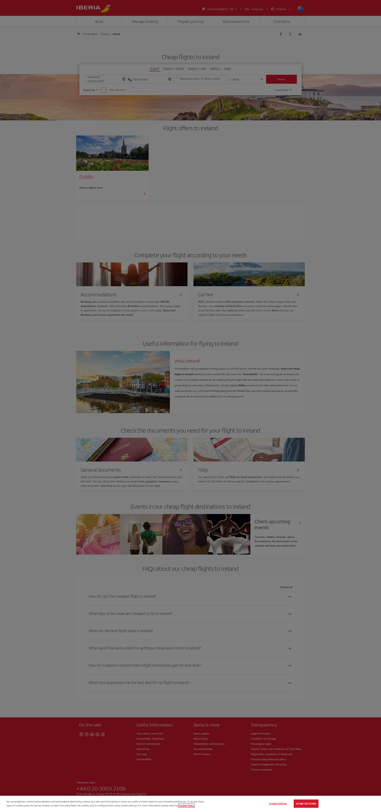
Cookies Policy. (186, 805)
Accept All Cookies (306, 803)
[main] (190, 804)
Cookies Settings (278, 803)
